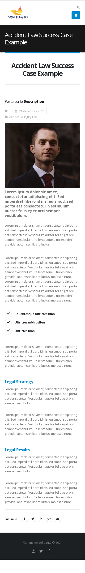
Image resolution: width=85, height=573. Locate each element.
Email (57, 518)
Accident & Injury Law (23, 117)
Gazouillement (33, 518)
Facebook (24, 518)
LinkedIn (41, 518)
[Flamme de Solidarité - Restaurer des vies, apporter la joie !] (18, 12)
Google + (49, 518)
